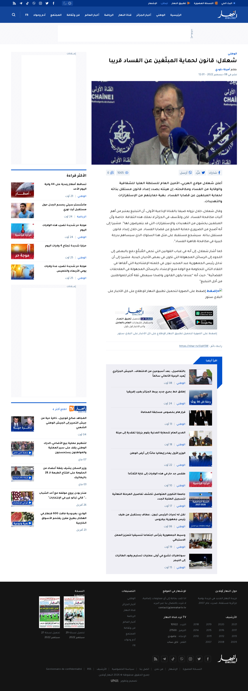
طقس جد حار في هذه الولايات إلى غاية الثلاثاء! (156, 474)
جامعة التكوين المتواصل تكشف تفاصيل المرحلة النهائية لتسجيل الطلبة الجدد (148, 497)
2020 (221, 624)
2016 (221, 630)
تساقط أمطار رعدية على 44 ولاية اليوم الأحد (65, 187)
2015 (209, 630)
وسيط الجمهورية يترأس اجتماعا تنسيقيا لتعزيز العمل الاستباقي (149, 538)
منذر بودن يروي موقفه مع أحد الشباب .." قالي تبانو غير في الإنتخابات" (62, 496)
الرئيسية (175, 15)
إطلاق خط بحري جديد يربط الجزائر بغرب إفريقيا (156, 392)
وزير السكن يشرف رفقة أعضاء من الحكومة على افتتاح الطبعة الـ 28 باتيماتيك (64, 473)
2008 (221, 642)
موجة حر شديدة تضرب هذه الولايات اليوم (64, 228)
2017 (234, 630)
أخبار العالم (92, 15)
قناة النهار (125, 15)
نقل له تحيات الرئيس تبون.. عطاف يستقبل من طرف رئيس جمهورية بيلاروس (151, 517)
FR (26, 15)
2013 (234, 636)
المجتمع (56, 15)
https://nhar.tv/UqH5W (193, 346)
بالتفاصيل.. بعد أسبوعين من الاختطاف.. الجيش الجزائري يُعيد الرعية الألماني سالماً (149, 374)
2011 (209, 636)
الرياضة (108, 15)
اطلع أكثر (61, 409)
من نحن (158, 669)
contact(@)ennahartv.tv (172, 608)
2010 (196, 636)
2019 (209, 624)
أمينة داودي (222, 69)
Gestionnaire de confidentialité (64, 669)
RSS (89, 669)
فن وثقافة (73, 15)
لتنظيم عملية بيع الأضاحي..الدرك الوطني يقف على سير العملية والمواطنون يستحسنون (65, 448)
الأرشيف (102, 669)
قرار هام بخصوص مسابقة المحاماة (163, 412)
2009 (234, 642)
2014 (196, 630)
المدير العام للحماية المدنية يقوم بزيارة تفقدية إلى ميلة (150, 433)
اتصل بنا (144, 669)
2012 (221, 636)
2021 (234, 624)
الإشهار (173, 669)
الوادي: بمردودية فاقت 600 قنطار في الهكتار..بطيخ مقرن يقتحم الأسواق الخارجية (63, 519)
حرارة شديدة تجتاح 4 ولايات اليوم (65, 246)
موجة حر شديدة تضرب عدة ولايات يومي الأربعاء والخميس (65, 269)
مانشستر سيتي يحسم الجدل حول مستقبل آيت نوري (64, 207)
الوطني (160, 15)
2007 (209, 642)
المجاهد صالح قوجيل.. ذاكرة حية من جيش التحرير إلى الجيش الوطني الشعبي (63, 423)
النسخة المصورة (192, 669)
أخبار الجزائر (144, 15)
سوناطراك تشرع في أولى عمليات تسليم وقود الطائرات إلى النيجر (150, 558)
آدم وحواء (39, 15)
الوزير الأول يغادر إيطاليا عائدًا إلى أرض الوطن (157, 453)
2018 (196, 624)
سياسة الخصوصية (123, 669)
